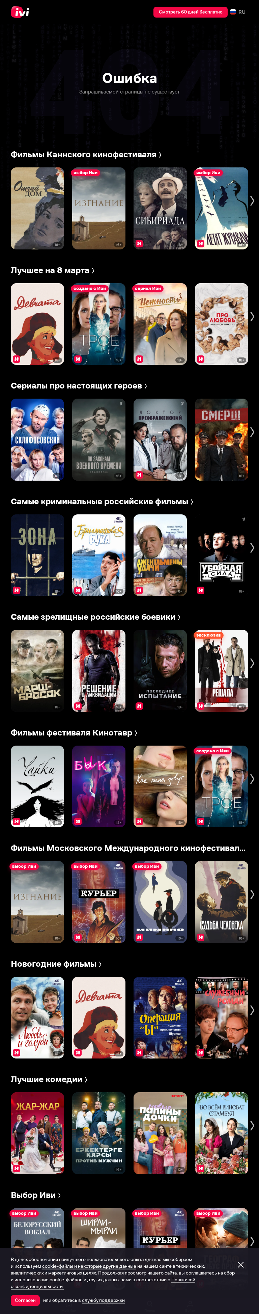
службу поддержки (103, 1300)
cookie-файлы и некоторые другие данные (89, 1266)
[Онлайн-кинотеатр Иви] (22, 12)
